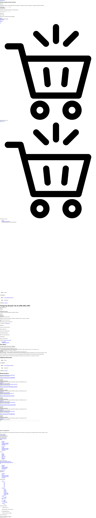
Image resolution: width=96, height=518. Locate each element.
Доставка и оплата (5, 449)
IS (4, 487)
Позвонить (8, 323)
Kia (2, 498)
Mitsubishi (3, 500)
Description (4, 341)
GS (4, 486)
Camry (5, 491)
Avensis (5, 490)
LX (4, 482)
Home (3, 220)
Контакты (3, 444)
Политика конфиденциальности (5, 461)
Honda (3, 502)
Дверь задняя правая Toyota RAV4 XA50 (7, 413)
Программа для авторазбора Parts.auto (6, 462)
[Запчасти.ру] (2, 121)
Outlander (5, 501)
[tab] (49, 341)
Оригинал (6, 302)
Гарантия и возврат (5, 448)
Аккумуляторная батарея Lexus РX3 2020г (8, 404)
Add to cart (2, 382)
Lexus (3, 481)
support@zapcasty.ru (3, 438)
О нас (3, 442)
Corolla (5, 492)
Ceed (5, 499)
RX (4, 483)
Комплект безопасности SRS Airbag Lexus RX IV (8, 386)
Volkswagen (4, 497)
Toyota (3, 488)
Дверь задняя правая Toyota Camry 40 (7, 395)
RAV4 (5, 495)
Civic (5, 503)
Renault (12, 297)
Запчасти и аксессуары (6, 221)
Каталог (3, 441)
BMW (3, 496)
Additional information (5, 342)
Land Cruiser (6, 493)
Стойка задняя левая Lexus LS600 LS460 (7, 377)
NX (4, 484)
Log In (1, 18)
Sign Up (7, 18)
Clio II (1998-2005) (7, 297)
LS (4, 485)
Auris (5, 489)
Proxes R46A (6, 494)
